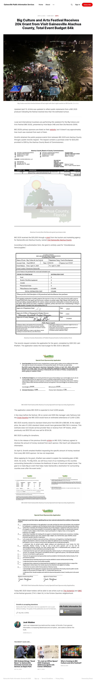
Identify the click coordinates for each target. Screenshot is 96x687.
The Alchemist (68, 591)
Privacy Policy (60, 678)
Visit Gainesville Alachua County (59, 240)
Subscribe (87, 5)
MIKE (80, 591)
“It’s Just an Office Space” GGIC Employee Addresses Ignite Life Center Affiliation (48, 664)
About (48, 5)
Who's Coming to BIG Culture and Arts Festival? (71, 662)
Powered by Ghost (87, 678)
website (53, 129)
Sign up (36, 678)
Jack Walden (29, 622)
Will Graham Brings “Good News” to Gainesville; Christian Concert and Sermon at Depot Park (24, 664)
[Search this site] (71, 4)
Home (41, 5)
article (49, 440)
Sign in (77, 5)
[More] (53, 4)
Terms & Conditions (47, 678)
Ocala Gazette (22, 418)
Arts (56, 16)
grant (48, 237)
